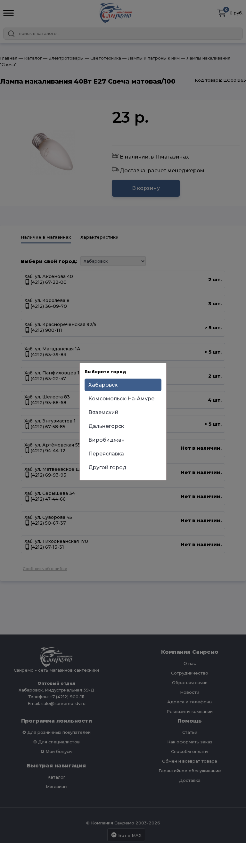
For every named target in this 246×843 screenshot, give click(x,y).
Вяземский (103, 412)
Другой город (107, 467)
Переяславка (106, 454)
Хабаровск (103, 385)
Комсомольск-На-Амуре (121, 399)
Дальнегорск (106, 426)
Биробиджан (106, 440)
